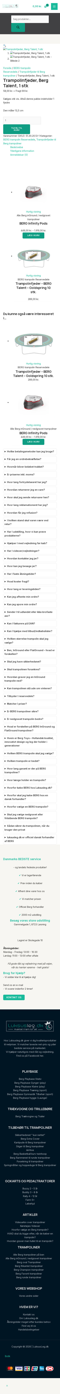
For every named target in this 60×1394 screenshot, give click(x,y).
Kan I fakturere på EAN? (21, 623)
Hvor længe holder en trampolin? (26, 780)
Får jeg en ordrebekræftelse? (24, 459)
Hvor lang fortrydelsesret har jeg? (27, 482)
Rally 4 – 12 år (30, 1196)
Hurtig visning (33, 211)
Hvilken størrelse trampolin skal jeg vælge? (26, 640)
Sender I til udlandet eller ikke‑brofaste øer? (28, 614)
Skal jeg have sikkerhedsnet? (24, 661)
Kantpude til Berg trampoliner (30, 1142)
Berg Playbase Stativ (30, 1079)
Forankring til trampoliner (30, 1161)
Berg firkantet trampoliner (29, 1266)
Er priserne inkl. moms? (21, 474)
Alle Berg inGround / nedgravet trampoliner (29, 1258)
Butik (7, 1356)
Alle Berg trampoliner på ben (28, 1254)
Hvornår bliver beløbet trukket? (25, 466)
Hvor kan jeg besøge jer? (22, 566)
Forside (7, 68)
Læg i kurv (33, 235)
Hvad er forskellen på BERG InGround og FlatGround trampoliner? (29, 728)
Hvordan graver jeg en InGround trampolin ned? (24, 679)
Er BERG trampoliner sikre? (23, 711)
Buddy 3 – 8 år (30, 1192)
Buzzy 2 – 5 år (30, 1188)
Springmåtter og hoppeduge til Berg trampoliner (30, 1165)
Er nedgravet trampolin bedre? (25, 719)
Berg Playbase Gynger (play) (30, 1082)
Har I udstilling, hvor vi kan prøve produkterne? (25, 533)
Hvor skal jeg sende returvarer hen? (28, 497)
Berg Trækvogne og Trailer (30, 1116)
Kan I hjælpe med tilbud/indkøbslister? (29, 631)
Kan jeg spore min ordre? (22, 604)
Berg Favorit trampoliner (29, 1273)
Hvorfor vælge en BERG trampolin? (27, 806)
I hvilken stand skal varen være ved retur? (26, 522)
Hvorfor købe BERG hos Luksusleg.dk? (29, 787)
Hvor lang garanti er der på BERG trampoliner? (25, 770)
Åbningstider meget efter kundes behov (29, 1322)
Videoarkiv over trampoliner (30, 1222)
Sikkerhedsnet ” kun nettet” (30, 1135)
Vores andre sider (28, 1295)
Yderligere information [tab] (22, 150)
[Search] (18, 27)
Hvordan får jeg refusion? (22, 512)
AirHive (30, 1150)
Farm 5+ (30, 1199)
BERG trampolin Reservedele (19, 139)
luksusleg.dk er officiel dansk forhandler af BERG (29, 839)
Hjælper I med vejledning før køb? (27, 543)
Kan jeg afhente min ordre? (23, 596)
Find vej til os (29, 1325)
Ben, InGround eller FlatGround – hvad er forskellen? (29, 652)
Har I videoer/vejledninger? (23, 550)
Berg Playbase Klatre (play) (30, 1086)
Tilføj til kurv (16, 129)
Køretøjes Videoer (30, 1226)
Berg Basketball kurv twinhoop (30, 1153)
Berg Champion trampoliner (29, 1269)
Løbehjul (30, 1203)
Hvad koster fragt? (18, 581)
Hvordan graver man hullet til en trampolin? (30, 1241)
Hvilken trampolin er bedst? (23, 761)
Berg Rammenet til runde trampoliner (30, 1157)
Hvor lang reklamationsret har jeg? (27, 505)
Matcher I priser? (17, 703)
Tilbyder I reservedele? (20, 696)
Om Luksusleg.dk (28, 1318)
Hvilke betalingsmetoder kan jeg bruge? (30, 451)
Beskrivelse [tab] (16, 147)
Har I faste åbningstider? (21, 573)
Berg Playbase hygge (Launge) (30, 1097)
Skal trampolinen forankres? (23, 669)
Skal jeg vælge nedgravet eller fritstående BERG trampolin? (23, 816)
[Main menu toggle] (54, 6)
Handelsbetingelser (28, 1329)
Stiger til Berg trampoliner (30, 1146)
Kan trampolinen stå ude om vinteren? (29, 688)
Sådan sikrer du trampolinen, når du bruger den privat (26, 827)
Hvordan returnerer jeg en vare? (26, 489)
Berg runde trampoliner (28, 1277)
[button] (4, 45)
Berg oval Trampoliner (29, 1262)
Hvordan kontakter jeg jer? (22, 558)
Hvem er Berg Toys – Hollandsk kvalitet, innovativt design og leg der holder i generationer (28, 742)
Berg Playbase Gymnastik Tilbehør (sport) (30, 1094)
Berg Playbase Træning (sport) (30, 1090)
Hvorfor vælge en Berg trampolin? (30, 1229)
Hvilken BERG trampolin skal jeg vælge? (30, 753)
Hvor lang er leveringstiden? (23, 589)
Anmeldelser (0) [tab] (19, 154)
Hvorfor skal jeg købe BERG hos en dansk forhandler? (26, 797)
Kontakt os (13, 997)
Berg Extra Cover (30, 1138)
